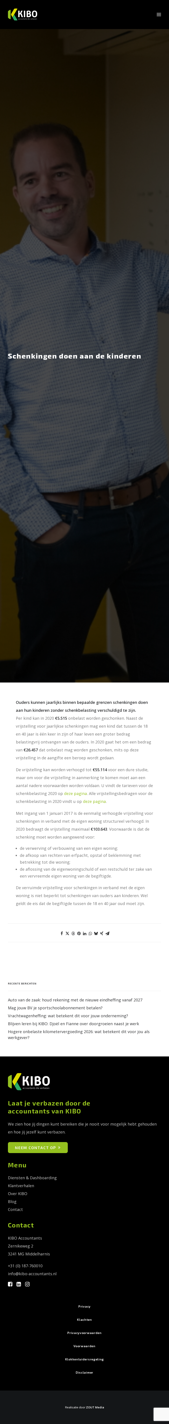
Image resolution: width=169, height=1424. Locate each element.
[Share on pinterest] (78, 933)
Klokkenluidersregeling (84, 1359)
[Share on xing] (101, 933)
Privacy (84, 1306)
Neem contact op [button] (35, 1147)
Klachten (84, 1319)
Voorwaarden (84, 1346)
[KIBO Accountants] (24, 14)
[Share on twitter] (67, 933)
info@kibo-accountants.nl (32, 1273)
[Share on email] (107, 933)
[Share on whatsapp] (90, 933)
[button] (159, 14)
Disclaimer (84, 1372)
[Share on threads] (73, 933)
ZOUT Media (95, 1407)
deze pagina (75, 793)
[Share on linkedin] (84, 933)
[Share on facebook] (61, 933)
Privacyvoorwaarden (84, 1333)
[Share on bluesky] (96, 933)
